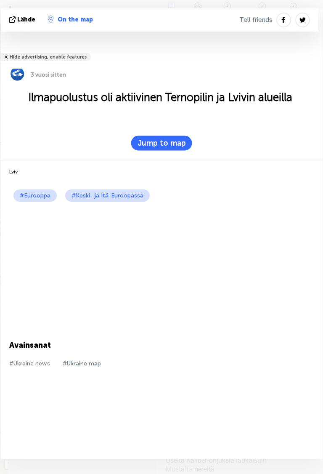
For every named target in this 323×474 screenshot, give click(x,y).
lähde (26, 19)
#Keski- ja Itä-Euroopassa (107, 195)
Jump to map (162, 143)
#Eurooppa (35, 195)
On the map (75, 19)
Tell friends (255, 20)
